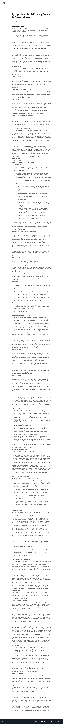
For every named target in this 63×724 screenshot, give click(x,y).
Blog (48, 721)
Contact (52, 721)
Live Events (37, 721)
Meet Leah (43, 721)
